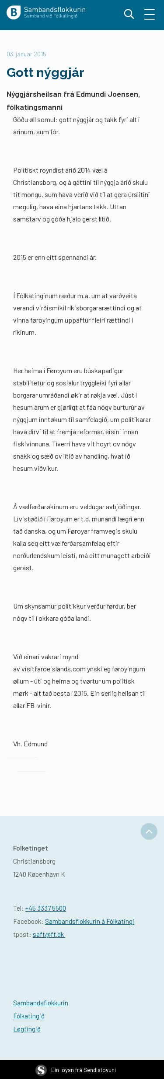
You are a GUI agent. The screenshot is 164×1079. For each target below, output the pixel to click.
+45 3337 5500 (45, 908)
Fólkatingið (29, 1016)
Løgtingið (27, 1029)
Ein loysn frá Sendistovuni (83, 1069)
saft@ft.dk (49, 934)
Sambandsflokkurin (40, 1003)
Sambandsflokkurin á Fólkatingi (89, 921)
